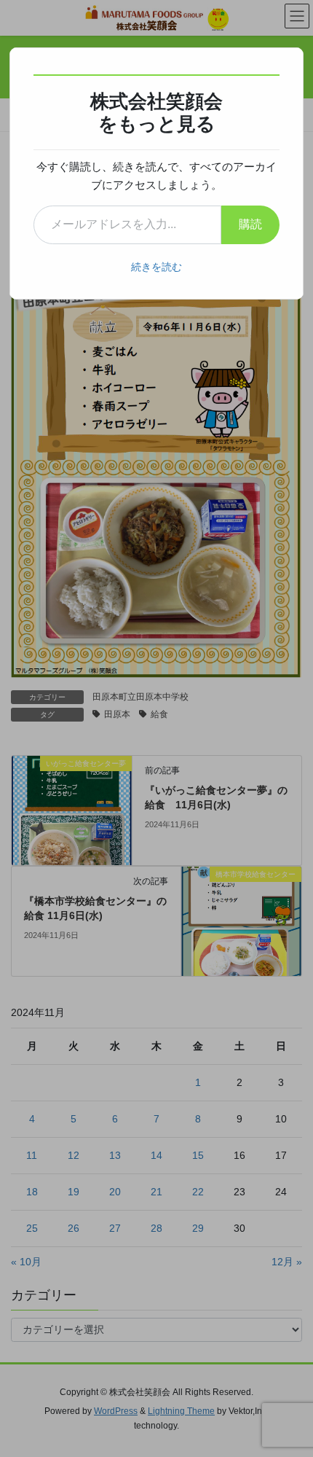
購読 (250, 224)
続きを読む (156, 267)
